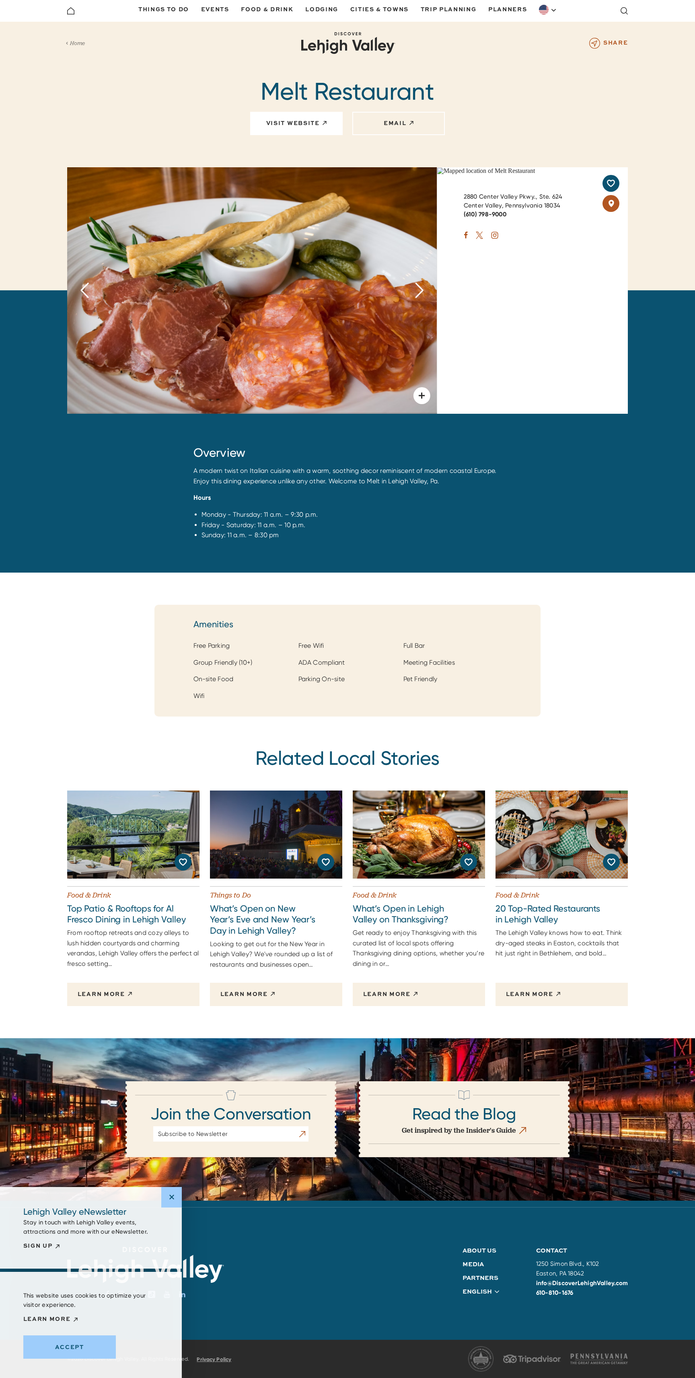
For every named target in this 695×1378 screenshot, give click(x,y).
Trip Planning (449, 9)
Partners (480, 1277)
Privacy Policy (214, 1359)
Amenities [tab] (213, 624)
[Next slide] (419, 290)
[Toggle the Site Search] (624, 10)
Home (77, 43)
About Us (479, 1250)
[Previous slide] (85, 290)
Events (215, 9)
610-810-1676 (555, 1292)
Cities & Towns (379, 9)
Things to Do (163, 9)
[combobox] (548, 10)
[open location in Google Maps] (486, 170)
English (548, 10)
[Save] (610, 183)
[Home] (70, 10)
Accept (69, 1347)
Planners (507, 9)
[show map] (610, 203)
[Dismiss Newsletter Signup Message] (171, 1197)
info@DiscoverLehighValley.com (582, 1283)
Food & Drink (267, 9)
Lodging (321, 9)
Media (473, 1264)
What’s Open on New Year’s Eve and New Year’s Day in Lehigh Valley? (262, 920)
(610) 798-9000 (485, 214)
